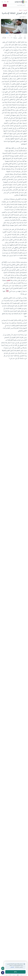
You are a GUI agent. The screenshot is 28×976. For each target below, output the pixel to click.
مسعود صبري (22, 17)
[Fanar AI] (2, 972)
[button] (12, 38)
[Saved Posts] (2, 2)
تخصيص (12, 967)
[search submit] (5, 5)
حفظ (25, 38)
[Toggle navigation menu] (26, 1)
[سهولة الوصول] (5, 2)
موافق (15, 972)
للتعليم (8, 280)
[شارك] (3, 968)
